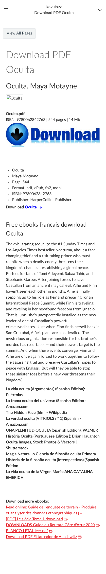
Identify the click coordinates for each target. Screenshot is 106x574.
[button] (54, 9)
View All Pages (19, 33)
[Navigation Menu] (101, 9)
